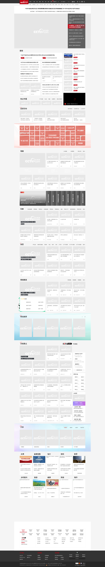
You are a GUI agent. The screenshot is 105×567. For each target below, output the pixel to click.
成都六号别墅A (40, 302)
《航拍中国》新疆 (77, 419)
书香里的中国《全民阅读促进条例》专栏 (65, 493)
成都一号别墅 (40, 308)
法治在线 (62, 405)
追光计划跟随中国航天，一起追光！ (78, 119)
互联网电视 (47, 555)
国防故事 (75, 224)
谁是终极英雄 (72, 209)
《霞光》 (48, 446)
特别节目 (82, 427)
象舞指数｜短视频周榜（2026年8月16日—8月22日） (39, 465)
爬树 (74, 310)
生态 (37, 4)
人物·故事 (35, 420)
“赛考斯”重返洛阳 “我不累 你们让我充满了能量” (52, 184)
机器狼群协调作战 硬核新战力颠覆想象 (39, 386)
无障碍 (77, 2)
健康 (56, 4)
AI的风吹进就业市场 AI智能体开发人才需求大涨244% (66, 469)
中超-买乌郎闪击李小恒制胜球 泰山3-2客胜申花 (79, 255)
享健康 (82, 380)
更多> (84, 151)
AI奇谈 (39, 169)
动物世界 (79, 539)
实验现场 (35, 374)
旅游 (50, 4)
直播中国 (54, 1)
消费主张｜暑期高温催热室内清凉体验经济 (76, 36)
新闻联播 (75, 57)
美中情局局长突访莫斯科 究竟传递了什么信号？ (39, 401)
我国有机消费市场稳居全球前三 (25, 488)
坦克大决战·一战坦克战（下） (79, 234)
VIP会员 (34, 244)
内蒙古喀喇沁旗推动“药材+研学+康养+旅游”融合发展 (39, 488)
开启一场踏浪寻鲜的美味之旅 (79, 416)
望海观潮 (75, 166)
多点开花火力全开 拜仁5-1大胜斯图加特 (26, 271)
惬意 (50, 294)
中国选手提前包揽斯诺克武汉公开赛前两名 (52, 255)
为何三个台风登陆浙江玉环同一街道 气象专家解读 (50, 64)
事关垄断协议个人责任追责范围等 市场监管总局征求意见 (65, 465)
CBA (56, 244)
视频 (40, 1)
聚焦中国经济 (59, 99)
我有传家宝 (64, 539)
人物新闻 (43, 80)
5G (70, 4)
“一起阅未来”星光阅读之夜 (65, 488)
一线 (48, 358)
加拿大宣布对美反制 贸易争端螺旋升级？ (52, 401)
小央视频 (65, 151)
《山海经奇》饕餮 (77, 406)
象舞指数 (37, 454)
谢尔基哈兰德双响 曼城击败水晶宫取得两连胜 (39, 271)
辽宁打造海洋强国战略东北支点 (79, 488)
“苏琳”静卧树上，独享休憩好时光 (52, 306)
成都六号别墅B (28, 305)
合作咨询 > (77, 558)
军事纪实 (40, 209)
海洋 (75, 477)
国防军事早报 (23, 239)
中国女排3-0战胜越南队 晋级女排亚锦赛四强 (52, 271)
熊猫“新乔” (78, 310)
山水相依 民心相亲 (28, 57)
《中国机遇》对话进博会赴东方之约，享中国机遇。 (38, 119)
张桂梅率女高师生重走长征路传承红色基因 (52, 469)
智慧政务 (77, 556)
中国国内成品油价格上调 (78, 81)
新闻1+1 (62, 389)
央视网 (39, 555)
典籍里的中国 (47, 543)
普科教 (82, 383)
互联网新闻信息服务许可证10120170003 (26, 563)
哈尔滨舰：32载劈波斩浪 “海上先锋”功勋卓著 (52, 220)
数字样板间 (70, 108)
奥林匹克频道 (40, 244)
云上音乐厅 (83, 108)
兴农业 (82, 386)
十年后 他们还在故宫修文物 (78, 412)
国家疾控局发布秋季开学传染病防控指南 (79, 465)
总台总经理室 (29, 555)
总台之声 (21, 555)
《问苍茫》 (62, 446)
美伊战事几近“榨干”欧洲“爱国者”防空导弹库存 (50, 89)
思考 (48, 294)
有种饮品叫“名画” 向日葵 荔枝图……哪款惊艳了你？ (26, 386)
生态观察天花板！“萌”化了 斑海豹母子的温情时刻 (65, 370)
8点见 (46, 99)
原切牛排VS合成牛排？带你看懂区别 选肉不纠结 (39, 370)
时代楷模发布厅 (48, 539)
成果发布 (83, 554)
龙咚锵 (79, 169)
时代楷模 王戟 (76, 219)
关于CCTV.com (22, 557)
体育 (45, 1)
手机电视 (46, 557)
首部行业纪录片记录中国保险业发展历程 (65, 119)
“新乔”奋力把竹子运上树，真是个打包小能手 (79, 306)
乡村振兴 (33, 4)
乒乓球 (60, 244)
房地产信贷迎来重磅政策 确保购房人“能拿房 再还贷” (29, 80)
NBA (53, 244)
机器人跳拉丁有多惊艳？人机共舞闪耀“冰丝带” (52, 465)
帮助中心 (46, 559)
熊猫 (51, 1)
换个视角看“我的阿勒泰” (78, 420)
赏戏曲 (82, 389)
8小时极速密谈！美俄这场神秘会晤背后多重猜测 (52, 386)
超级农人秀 (62, 374)
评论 (37, 1)
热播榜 (81, 130)
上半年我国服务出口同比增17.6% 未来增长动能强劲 (29, 69)
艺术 (64, 4)
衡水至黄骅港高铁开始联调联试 (49, 62)
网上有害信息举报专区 (59, 555)
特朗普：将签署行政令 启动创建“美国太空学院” (50, 93)
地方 (30, 4)
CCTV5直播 (65, 244)
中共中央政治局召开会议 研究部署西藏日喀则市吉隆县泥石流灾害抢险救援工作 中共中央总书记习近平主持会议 (52, 8)
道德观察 (22, 420)
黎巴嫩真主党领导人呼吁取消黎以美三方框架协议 (25, 235)
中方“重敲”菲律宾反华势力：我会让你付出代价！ (52, 162)
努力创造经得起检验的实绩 (51, 57)
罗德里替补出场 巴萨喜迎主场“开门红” (79, 271)
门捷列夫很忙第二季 (50, 420)
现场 (61, 166)
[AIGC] (73, 1)
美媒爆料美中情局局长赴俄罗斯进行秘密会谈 (65, 162)
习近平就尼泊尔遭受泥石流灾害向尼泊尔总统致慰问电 (38, 55)
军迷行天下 (66, 209)
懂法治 (76, 389)
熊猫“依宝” (78, 294)
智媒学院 (77, 554)
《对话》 (76, 358)
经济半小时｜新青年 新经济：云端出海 (75, 33)
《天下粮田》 (75, 446)
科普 (53, 4)
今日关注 (35, 405)
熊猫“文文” (64, 294)
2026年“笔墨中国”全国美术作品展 (25, 465)
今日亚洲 (48, 389)
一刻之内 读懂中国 (28, 171)
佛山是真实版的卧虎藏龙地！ (79, 404)
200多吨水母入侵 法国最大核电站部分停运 (24, 91)
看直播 (80, 143)
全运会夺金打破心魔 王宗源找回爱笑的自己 (66, 355)
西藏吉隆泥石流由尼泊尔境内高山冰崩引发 (39, 184)
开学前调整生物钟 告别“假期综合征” (75, 42)
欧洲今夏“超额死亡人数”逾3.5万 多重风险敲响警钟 (51, 91)
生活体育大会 (76, 108)
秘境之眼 (38, 543)
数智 (67, 4)
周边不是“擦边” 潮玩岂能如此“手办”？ (65, 401)
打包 (61, 310)
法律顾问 (62, 557)
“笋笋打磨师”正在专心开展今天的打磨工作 (66, 306)
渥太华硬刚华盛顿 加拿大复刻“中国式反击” (79, 162)
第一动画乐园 (72, 539)
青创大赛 (79, 151)
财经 (43, 1)
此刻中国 (26, 169)
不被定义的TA (67, 169)
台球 (48, 259)
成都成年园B (28, 308)
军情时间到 (79, 209)
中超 (49, 244)
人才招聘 (62, 559)
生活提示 (71, 541)
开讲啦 (55, 539)
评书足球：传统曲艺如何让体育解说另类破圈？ (39, 469)
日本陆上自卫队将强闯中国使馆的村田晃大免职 (50, 87)
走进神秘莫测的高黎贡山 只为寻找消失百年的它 (26, 370)
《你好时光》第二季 (78, 353)
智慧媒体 (70, 556)
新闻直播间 (76, 68)
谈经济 (76, 386)
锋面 (49, 99)
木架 (61, 294)
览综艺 (76, 380)
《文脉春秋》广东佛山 (78, 402)
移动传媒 (39, 559)
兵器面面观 (46, 209)
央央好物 (76, 4)
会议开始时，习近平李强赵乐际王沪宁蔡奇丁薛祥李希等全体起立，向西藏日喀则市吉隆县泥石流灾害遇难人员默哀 (52, 11)
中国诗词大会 (56, 543)
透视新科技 (22, 374)
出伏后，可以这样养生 (51, 492)
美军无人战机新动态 (64, 234)
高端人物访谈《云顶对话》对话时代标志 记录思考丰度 (25, 119)
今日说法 (48, 374)
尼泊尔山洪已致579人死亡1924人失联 (50, 84)
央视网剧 (72, 151)
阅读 (62, 4)
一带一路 (41, 4)
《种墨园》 (22, 446)
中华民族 (79, 541)
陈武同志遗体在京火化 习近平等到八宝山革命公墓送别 (29, 64)
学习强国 (41, 99)
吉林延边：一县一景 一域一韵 (39, 492)
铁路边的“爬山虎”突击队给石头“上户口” (26, 417)
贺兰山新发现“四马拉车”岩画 (57, 77)
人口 (54, 541)
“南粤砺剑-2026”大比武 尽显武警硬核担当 (26, 401)
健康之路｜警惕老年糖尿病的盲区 (74, 45)
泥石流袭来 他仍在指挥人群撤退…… (46, 77)
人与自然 (38, 541)
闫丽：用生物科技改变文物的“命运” (39, 417)
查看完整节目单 (79, 370)
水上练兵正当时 (63, 219)
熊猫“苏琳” (51, 310)
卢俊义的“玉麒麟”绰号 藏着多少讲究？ (65, 417)
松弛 (48, 310)
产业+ (73, 4)
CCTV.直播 (63, 1)
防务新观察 (30, 209)
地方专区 (25, 141)
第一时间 (75, 79)
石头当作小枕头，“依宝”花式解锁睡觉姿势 (79, 291)
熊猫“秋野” (64, 310)
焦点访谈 (75, 62)
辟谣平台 (56, 557)
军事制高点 (57, 209)
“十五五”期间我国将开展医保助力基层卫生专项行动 (26, 493)
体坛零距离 (62, 358)
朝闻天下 (75, 90)
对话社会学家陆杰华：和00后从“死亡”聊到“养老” (26, 184)
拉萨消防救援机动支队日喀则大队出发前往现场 (79, 184)
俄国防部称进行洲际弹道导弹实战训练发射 (39, 235)
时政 (30, 1)
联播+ (22, 57)
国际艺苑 (63, 541)
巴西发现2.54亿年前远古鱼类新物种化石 (35, 91)
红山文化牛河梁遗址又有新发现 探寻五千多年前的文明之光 (26, 469)
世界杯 (45, 244)
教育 (48, 1)
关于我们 (70, 554)
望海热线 (56, 559)
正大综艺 (46, 541)
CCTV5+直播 (71, 244)
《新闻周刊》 (77, 364)
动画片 (71, 427)
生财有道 (22, 389)
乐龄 (59, 4)
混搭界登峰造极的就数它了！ (79, 408)
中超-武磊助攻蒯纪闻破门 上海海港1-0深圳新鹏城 (66, 255)
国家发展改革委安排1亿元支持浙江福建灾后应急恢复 (29, 71)
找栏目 (73, 138)
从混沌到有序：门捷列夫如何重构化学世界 (52, 417)
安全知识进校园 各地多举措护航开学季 (79, 469)
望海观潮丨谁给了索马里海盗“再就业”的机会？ (65, 184)
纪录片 (76, 427)
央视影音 (39, 557)
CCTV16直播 (78, 244)
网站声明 (21, 559)
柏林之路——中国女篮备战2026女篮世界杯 (65, 271)
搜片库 (78, 138)
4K (58, 1)
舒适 (74, 294)
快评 (44, 57)
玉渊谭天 (53, 99)
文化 (47, 4)
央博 (45, 4)
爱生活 (76, 383)
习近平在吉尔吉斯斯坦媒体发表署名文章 (29, 62)
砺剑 (62, 209)
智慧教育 (83, 556)
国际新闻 (21, 94)
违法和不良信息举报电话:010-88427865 (56, 563)
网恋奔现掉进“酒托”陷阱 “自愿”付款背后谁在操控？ (52, 355)
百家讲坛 (62, 420)
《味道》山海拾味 (77, 415)
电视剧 (65, 427)
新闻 (34, 1)
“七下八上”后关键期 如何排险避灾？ (65, 386)
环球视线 (48, 405)
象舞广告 (28, 557)
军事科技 (51, 209)
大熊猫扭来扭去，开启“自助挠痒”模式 (66, 291)
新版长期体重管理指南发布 (51, 488)
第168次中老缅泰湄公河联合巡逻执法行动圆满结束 (29, 78)
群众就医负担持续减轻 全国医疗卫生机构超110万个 (29, 76)
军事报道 (35, 209)
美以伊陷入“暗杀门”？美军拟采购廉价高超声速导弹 (52, 235)
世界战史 (75, 239)
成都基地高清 (28, 302)
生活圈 (63, 543)
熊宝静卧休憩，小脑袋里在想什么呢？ (52, 291)
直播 (24, 298)
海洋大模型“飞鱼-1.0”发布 (78, 492)
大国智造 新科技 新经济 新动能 (51, 119)
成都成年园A (40, 305)
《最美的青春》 (36, 446)
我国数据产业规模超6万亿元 (26, 73)
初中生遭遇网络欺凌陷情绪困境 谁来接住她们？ (52, 370)
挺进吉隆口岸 (76, 59)
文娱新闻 (54, 80)
